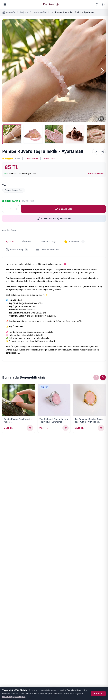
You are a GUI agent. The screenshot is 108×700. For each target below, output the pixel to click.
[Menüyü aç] (5, 4)
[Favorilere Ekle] (95, 152)
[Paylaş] (103, 152)
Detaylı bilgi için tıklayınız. (13, 696)
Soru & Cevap (18, 249)
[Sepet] (103, 4)
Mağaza (24, 12)
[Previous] (96, 377)
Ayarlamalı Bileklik (41, 12)
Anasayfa (10, 12)
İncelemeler (76, 241)
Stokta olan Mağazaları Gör (56, 218)
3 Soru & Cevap (48, 158)
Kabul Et (98, 693)
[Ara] (97, 4)
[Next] (103, 377)
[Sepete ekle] (30, 428)
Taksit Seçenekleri (96, 173)
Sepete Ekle (65, 208)
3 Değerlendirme (31, 158)
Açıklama (10, 241)
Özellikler (27, 241)
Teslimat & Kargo (48, 241)
